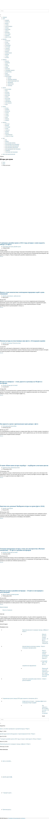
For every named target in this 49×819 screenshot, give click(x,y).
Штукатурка (8, 71)
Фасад (6, 23)
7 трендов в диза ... (7, 792)
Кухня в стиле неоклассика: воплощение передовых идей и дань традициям (22, 293)
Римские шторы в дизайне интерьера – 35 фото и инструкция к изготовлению (21, 591)
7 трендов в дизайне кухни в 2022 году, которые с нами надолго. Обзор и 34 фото (22, 243)
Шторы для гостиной (12, 385)
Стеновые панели (9, 70)
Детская (7, 43)
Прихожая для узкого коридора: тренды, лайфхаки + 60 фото (15, 744)
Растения (7, 98)
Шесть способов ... (7, 761)
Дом (4, 18)
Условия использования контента (16, 818)
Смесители (10, 84)
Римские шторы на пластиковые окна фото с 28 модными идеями (22, 341)
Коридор (7, 50)
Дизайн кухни (17, 246)
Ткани (6, 56)
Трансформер (8, 134)
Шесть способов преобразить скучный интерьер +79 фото (15, 729)
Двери (6, 31)
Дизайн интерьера (7, 343)
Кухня (6, 42)
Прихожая (7, 45)
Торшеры (7, 150)
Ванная (7, 54)
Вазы (6, 90)
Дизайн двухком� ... (8, 777)
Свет (4, 138)
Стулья (7, 115)
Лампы (7, 141)
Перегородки (8, 26)
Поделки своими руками (12, 594)
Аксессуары (8, 89)
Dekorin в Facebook (4, 607)
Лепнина (7, 62)
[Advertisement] (24, 180)
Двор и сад (8, 37)
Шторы (7, 57)
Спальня (7, 48)
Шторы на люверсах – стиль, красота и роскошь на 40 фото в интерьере (21, 382)
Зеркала (7, 92)
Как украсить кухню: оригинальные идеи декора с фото (19, 424)
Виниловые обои (15, 467)
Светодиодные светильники (12, 149)
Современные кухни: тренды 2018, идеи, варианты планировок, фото (20, 698)
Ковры (6, 96)
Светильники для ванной (12, 146)
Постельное (8, 103)
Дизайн (7, 20)
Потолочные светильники (12, 144)
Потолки (7, 68)
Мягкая (7, 133)
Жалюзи (7, 75)
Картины (7, 95)
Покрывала (8, 101)
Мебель (7, 118)
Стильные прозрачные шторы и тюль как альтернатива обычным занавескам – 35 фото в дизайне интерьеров (22, 549)
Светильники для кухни (11, 147)
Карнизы (7, 93)
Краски (7, 61)
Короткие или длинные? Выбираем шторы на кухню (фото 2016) (22, 506)
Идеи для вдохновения (9, 154)
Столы (6, 114)
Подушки (7, 100)
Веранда (7, 32)
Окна (6, 73)
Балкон (7, 51)
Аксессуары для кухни (8, 246)
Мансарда (7, 29)
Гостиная (7, 46)
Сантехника (8, 76)
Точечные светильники (11, 152)
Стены (6, 25)
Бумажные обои (7, 467)
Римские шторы (17, 343)
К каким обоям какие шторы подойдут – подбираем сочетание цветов (24, 465)
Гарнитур (7, 111)
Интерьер (7, 40)
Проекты (7, 21)
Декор (4, 87)
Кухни (6, 108)
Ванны (9, 78)
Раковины (10, 82)
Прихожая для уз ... (7, 809)
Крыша (7, 28)
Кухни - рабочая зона (15, 296)
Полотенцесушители (13, 81)
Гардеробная (8, 53)
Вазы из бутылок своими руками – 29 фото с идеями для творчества (45, 639)
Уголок (7, 112)
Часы (6, 104)
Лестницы (7, 34)
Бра (6, 140)
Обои (6, 64)
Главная (5, 17)
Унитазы (10, 85)
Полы (6, 67)
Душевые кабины (12, 79)
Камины (7, 35)
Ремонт (5, 59)
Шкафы (7, 131)
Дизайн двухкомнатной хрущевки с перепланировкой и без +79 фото (17, 734)
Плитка (7, 65)
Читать (1, 256)
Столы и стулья (9, 136)
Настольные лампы (10, 143)
